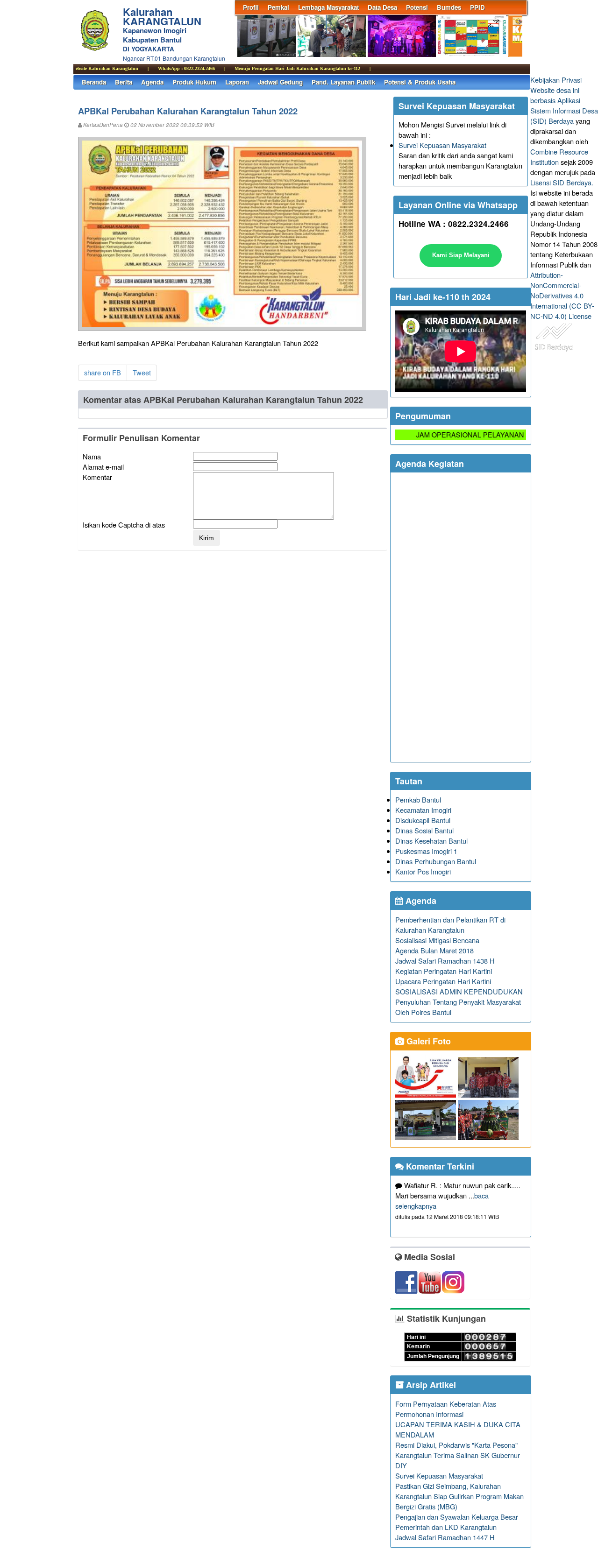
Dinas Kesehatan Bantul (431, 840)
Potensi (417, 7)
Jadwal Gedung (280, 81)
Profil (251, 7)
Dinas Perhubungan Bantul (435, 861)
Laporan (237, 81)
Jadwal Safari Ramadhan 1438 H (445, 960)
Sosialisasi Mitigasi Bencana (437, 940)
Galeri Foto (427, 1041)
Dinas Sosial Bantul (424, 830)
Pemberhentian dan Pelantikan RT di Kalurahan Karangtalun (450, 925)
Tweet (142, 372)
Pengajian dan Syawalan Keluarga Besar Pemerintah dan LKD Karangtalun (456, 1522)
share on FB (102, 372)
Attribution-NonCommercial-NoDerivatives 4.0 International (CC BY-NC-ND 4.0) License (562, 295)
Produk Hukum (194, 81)
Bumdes (449, 7)
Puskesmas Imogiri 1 (426, 851)
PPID (477, 7)
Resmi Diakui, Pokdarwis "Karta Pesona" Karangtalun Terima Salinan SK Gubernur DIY (457, 1455)
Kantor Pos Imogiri (423, 871)
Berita (123, 81)
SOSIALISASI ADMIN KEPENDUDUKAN (459, 991)
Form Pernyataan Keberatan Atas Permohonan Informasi (445, 1409)
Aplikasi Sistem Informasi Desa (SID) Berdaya (564, 110)
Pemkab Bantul (418, 799)
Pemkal (278, 7)
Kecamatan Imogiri (423, 810)
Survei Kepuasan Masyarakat (442, 145)
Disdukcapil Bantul (422, 820)
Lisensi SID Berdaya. (561, 182)
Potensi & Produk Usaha (420, 81)
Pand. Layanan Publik (343, 81)
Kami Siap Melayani (461, 255)
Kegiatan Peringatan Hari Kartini (443, 971)
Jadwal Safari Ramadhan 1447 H (445, 1537)
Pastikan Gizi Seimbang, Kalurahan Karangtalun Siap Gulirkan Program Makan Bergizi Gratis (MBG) (459, 1496)
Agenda (152, 81)
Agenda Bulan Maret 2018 (434, 950)
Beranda (94, 81)
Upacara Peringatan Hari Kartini (443, 981)
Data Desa (382, 7)
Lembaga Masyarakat (328, 7)
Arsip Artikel (430, 1385)
